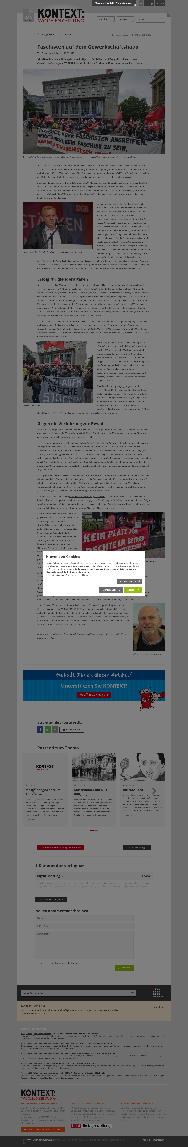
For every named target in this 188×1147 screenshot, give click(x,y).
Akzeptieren (133, 589)
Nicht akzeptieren (111, 589)
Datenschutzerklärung (79, 575)
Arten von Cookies (128, 581)
